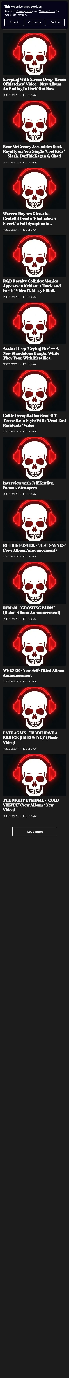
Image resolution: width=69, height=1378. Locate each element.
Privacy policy (24, 11)
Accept (14, 22)
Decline (55, 22)
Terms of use (47, 11)
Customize (34, 22)
